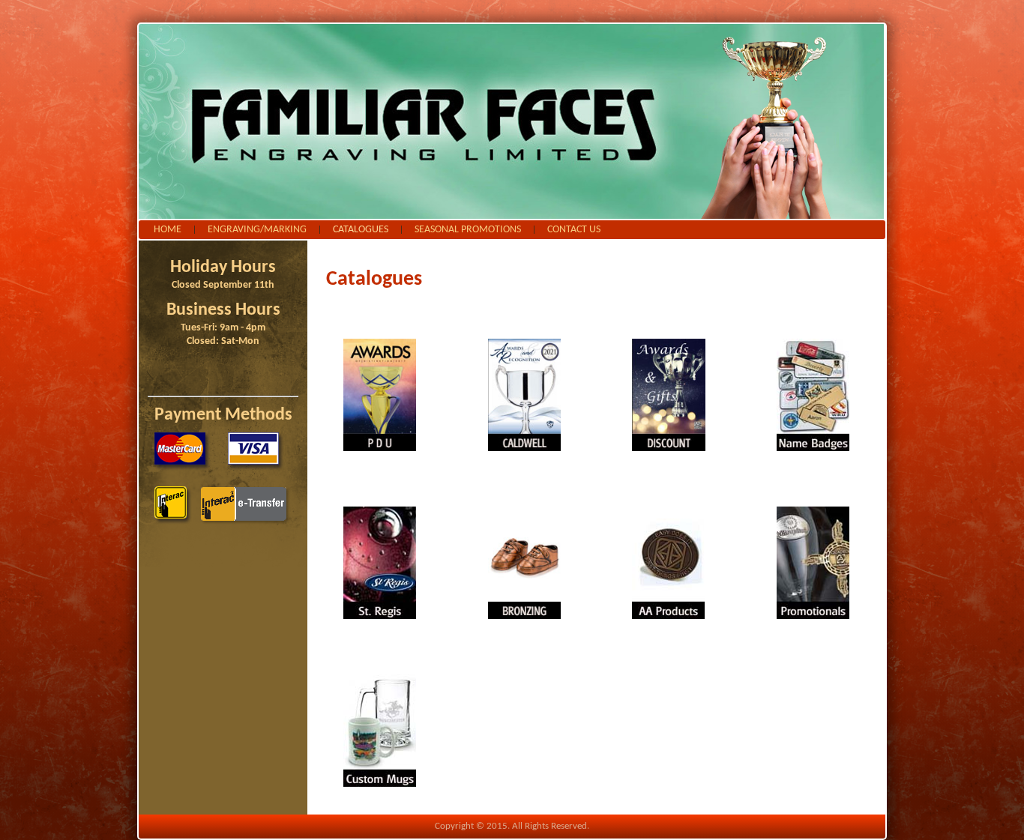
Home (167, 229)
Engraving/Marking (257, 229)
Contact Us (573, 229)
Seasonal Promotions (468, 229)
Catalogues (360, 229)
